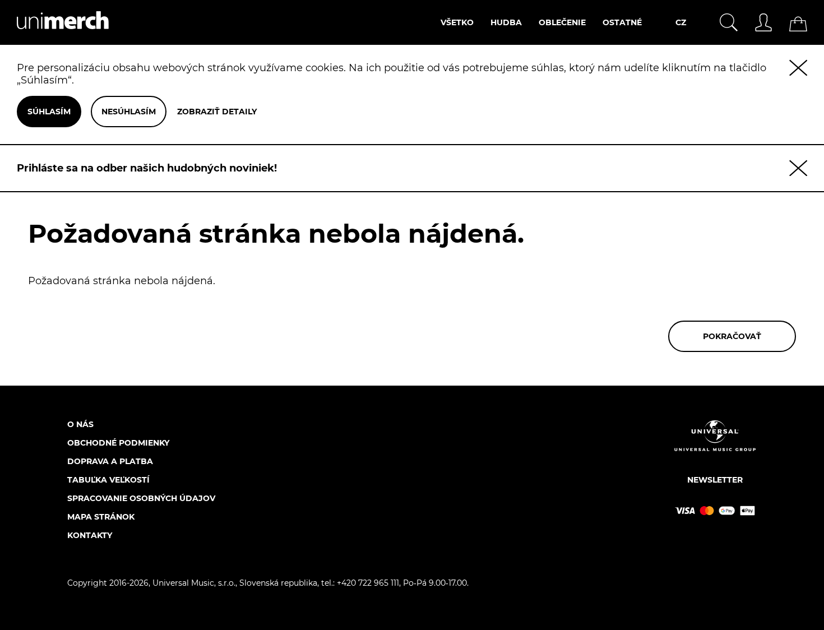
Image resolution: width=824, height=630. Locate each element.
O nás (80, 424)
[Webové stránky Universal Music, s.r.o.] (715, 445)
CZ (680, 22)
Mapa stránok (101, 517)
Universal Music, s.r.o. (193, 583)
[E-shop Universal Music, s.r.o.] (54, 39)
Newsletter (715, 480)
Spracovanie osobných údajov (141, 498)
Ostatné (622, 22)
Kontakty (89, 535)
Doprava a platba (110, 461)
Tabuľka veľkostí (108, 480)
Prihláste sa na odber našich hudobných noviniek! (147, 168)
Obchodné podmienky (118, 443)
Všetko (457, 22)
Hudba (506, 22)
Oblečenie (562, 22)
